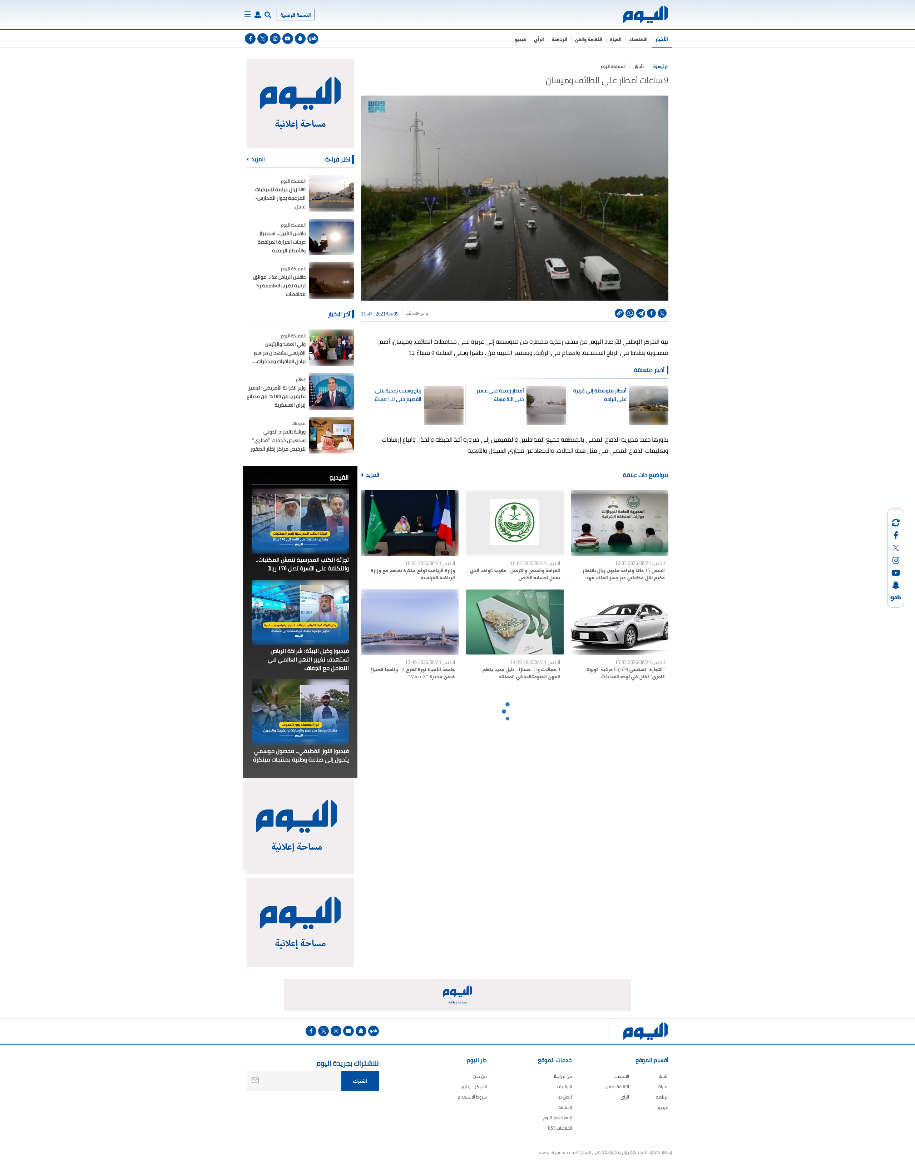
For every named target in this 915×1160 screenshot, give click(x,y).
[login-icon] (257, 14)
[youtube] (287, 38)
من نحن (480, 1076)
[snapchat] (300, 38)
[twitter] (262, 38)
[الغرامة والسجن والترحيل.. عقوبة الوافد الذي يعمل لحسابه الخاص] (514, 523)
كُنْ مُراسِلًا (563, 1076)
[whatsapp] (629, 313)
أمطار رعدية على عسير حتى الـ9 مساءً (500, 394)
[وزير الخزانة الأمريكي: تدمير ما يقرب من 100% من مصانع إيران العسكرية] (331, 391)
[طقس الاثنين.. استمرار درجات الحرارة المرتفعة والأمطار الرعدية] (331, 237)
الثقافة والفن (588, 39)
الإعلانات (565, 1107)
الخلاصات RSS (560, 1128)
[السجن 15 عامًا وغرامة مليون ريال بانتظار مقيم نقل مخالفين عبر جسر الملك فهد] (619, 523)
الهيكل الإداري (474, 1086)
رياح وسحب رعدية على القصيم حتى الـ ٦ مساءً (398, 394)
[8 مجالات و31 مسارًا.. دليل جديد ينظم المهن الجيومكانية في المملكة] (514, 622)
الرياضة (559, 39)
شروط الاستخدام (472, 1097)
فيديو (520, 39)
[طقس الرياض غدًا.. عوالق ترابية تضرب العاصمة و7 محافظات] (331, 280)
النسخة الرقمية (296, 14)
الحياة (616, 39)
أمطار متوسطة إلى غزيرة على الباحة (599, 394)
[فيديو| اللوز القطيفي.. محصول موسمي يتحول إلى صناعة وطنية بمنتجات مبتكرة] (300, 711)
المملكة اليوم (613, 66)
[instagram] (275, 38)
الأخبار (662, 38)
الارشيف (564, 1086)
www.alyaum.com (557, 1152)
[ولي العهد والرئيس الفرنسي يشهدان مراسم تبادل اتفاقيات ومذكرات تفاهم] (331, 347)
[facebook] (250, 38)
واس (424, 313)
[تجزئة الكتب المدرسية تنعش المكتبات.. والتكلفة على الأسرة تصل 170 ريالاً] (300, 521)
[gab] (312, 38)
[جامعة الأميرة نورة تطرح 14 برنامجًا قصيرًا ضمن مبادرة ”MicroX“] (410, 622)
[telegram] (640, 313)
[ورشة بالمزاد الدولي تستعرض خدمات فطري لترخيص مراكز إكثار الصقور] (331, 435)
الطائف (412, 313)
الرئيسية (660, 66)
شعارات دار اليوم (557, 1118)
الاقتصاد (638, 39)
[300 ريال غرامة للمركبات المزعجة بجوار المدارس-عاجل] (331, 193)
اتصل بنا (565, 1097)
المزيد (372, 475)
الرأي (539, 39)
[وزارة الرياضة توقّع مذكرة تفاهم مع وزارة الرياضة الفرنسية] (410, 523)
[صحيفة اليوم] (639, 14)
